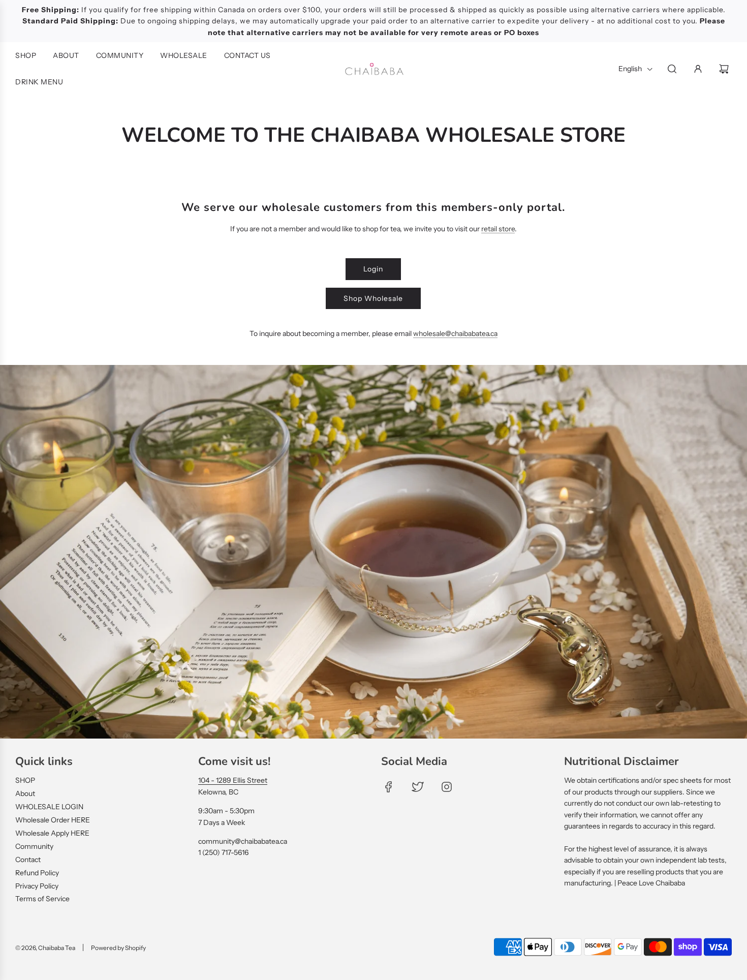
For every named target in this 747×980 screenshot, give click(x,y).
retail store (498, 228)
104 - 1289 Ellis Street (232, 780)
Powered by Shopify (118, 948)
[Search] (672, 69)
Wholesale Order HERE (52, 819)
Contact (28, 859)
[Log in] (698, 69)
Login (373, 268)
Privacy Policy (36, 886)
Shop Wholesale (373, 298)
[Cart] (725, 69)
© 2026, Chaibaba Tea (45, 948)
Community (34, 846)
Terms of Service (42, 898)
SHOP (25, 780)
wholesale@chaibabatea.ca (455, 333)
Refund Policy (37, 872)
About (25, 793)
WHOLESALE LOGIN (49, 806)
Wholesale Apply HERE (52, 833)
